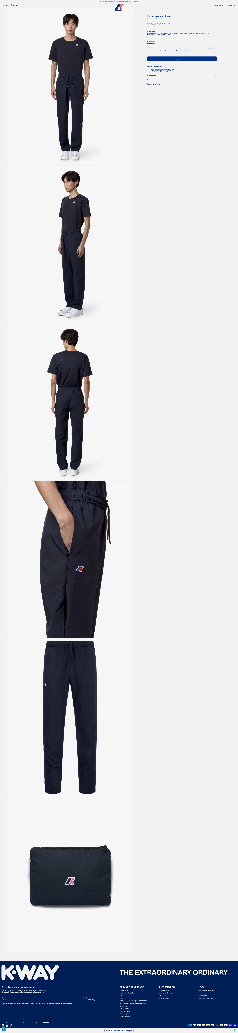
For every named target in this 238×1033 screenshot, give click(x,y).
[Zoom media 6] (70, 874)
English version (124, 1008)
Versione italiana (125, 1011)
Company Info (46, 1022)
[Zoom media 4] (70, 559)
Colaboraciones (164, 998)
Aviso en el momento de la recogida (119, 1031)
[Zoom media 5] (70, 717)
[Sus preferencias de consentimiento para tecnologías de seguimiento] (235, 1030)
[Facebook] (2, 1025)
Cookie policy (202, 995)
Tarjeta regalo (124, 1006)
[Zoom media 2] (70, 244)
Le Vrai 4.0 (162, 995)
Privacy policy (202, 993)
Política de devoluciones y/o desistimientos (133, 1000)
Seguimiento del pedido (127, 993)
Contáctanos (124, 990)
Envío (121, 998)
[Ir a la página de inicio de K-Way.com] (119, 7)
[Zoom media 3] (70, 401)
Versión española (125, 1014)
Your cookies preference (206, 990)
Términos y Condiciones (206, 998)
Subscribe (90, 999)
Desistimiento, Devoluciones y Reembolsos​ (133, 1003)
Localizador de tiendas (166, 993)
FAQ (121, 995)
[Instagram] (6, 1025)
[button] (3, 1029)
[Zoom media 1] (70, 86)
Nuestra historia (164, 990)
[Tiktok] (10, 1025)
